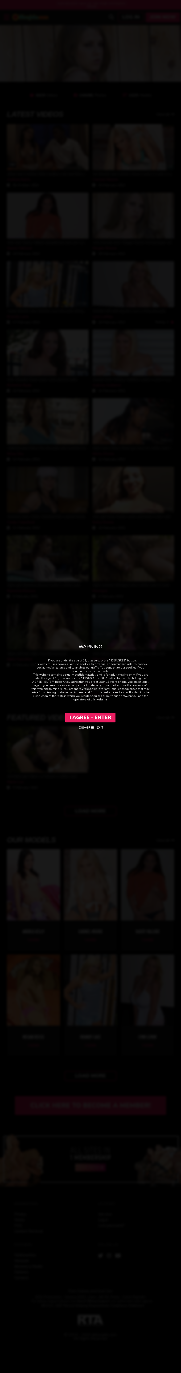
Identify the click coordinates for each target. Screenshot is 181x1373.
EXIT (99, 727)
